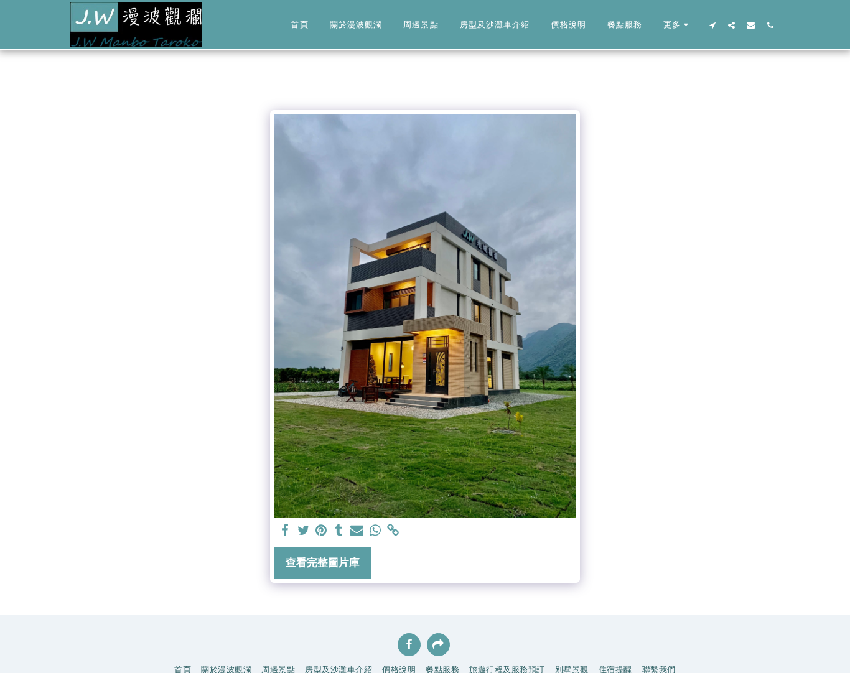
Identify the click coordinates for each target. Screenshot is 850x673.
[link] (392, 530)
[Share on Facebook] (285, 530)
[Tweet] (303, 530)
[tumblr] (338, 530)
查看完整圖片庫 (323, 562)
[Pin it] (321, 530)
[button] (712, 25)
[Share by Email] (356, 530)
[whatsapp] (374, 530)
